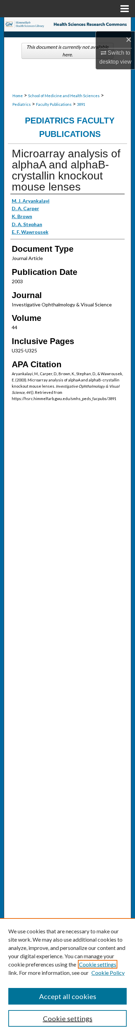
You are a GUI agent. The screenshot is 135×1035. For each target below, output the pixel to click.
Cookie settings (97, 964)
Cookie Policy (108, 972)
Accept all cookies (67, 996)
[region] (67, 976)
